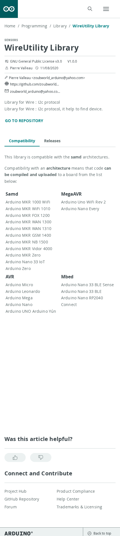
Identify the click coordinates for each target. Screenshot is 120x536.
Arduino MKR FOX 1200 (28, 215)
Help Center (68, 499)
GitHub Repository (21, 499)
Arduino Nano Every (80, 208)
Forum (10, 506)
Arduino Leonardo (23, 291)
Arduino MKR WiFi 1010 (28, 208)
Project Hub (15, 491)
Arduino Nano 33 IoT (25, 261)
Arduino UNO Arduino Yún (31, 311)
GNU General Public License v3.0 (36, 61)
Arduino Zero (18, 268)
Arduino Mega (19, 297)
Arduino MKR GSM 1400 (28, 235)
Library (61, 26)
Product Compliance (76, 491)
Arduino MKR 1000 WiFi (28, 202)
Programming (36, 26)
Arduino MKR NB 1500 (27, 242)
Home (11, 26)
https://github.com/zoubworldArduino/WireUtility (35, 84)
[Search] (90, 9)
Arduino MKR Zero (23, 255)
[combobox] (58, 9)
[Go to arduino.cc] (9, 9)
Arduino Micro (19, 284)
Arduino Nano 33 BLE (81, 291)
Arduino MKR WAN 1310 (28, 228)
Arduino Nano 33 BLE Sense (87, 284)
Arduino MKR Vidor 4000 (29, 248)
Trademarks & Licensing (79, 506)
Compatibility (22, 140)
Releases (52, 140)
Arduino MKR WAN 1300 (28, 221)
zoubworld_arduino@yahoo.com (35, 91)
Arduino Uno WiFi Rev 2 (83, 202)
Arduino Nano (19, 304)
